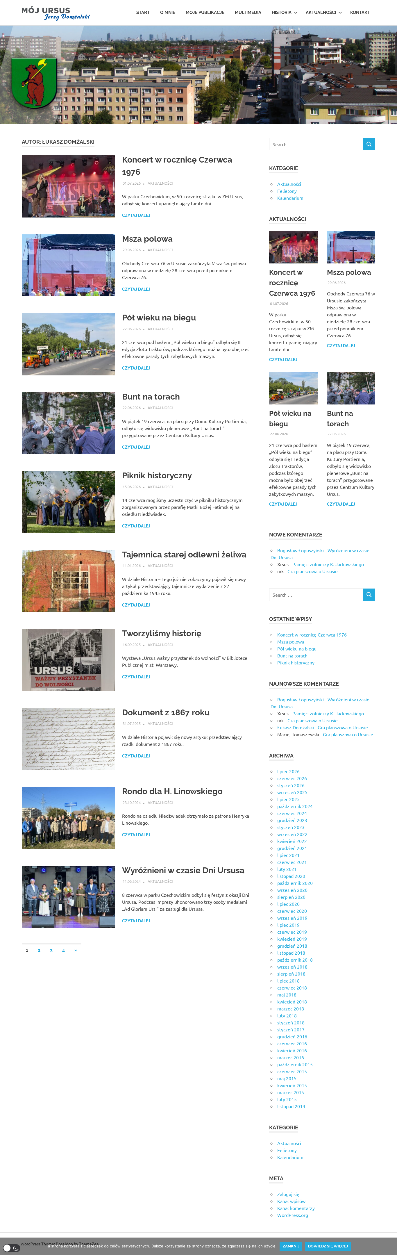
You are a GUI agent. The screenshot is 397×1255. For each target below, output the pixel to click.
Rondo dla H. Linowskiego (172, 791)
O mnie (167, 12)
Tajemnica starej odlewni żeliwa (184, 554)
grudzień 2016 (292, 1036)
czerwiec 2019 (292, 932)
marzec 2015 (290, 1092)
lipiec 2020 (288, 904)
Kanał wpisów (291, 1201)
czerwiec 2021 (292, 862)
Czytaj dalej (136, 215)
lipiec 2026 (288, 771)
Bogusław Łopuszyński (300, 550)
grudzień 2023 (292, 820)
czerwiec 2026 (292, 778)
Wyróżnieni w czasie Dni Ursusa (183, 870)
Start (143, 12)
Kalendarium (290, 198)
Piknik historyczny (157, 475)
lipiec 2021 (288, 855)
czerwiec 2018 (292, 987)
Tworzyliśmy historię (161, 633)
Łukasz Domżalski (295, 727)
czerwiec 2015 (292, 1071)
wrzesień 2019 (292, 918)
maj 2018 (286, 994)
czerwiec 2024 (292, 813)
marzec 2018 (290, 1008)
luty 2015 (287, 1099)
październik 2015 (295, 1064)
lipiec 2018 (288, 980)
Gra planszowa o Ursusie (312, 571)
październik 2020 (295, 883)
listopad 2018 (291, 952)
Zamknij (291, 1246)
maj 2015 (286, 1078)
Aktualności (321, 12)
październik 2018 (295, 959)
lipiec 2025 (288, 799)
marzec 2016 (290, 1057)
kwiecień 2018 (292, 1001)
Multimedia (248, 12)
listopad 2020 (291, 876)
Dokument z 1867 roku (166, 712)
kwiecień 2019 (292, 939)
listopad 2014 (291, 1106)
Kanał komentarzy (296, 1208)
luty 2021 (287, 869)
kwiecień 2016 (292, 1050)
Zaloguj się (288, 1194)
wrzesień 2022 (292, 834)
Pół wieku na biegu (159, 317)
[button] (11, 1248)
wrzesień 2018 (292, 966)
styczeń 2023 (291, 827)
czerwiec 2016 (292, 1043)
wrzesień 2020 (292, 890)
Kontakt (360, 12)
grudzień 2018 (292, 946)
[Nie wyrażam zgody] (390, 1246)
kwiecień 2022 (292, 841)
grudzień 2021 (292, 848)
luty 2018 (287, 1015)
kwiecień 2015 (292, 1085)
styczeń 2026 (291, 785)
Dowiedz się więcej (328, 1246)
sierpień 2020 (291, 897)
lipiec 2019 (288, 925)
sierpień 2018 (291, 973)
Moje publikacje (205, 12)
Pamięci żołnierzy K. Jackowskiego (328, 564)
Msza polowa (147, 239)
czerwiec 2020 (292, 911)
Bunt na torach (151, 397)
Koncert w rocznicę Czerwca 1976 (292, 282)
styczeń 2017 (291, 1029)
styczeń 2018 (291, 1022)
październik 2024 (295, 806)
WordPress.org (292, 1215)
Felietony (287, 191)
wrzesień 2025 (292, 792)
